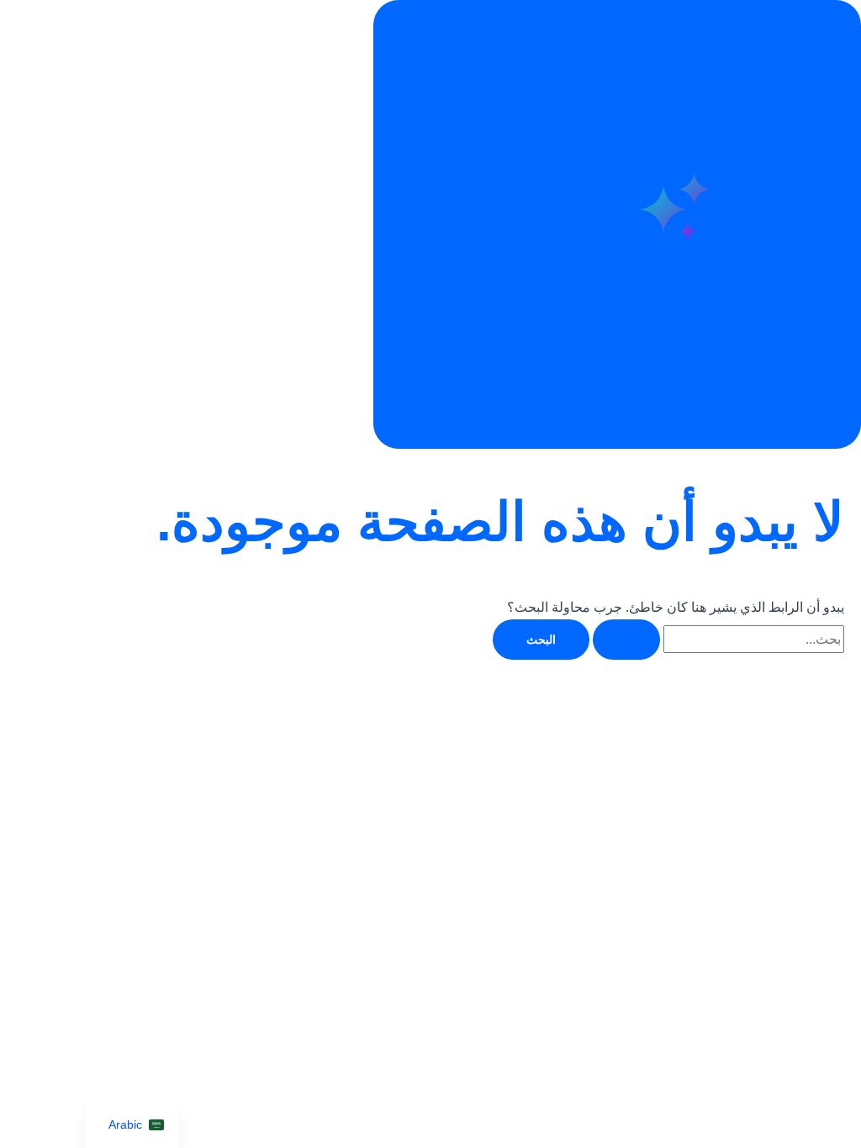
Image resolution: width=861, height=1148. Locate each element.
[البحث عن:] (716, 639)
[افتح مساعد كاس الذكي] (617, 224)
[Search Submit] (626, 639)
